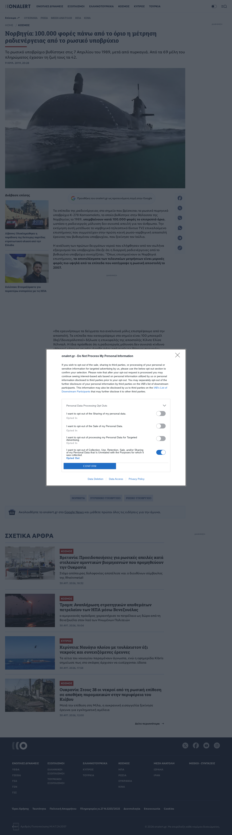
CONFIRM (90, 466)
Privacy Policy (136, 478)
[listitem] (116, 405)
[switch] (161, 413)
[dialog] (116, 417)
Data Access (116, 478)
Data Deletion (95, 478)
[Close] (178, 356)
